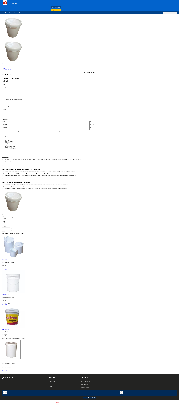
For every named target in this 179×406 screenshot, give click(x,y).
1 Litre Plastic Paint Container (7, 360)
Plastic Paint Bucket (5, 329)
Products (5, 68)
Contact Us (27, 12)
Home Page (5, 12)
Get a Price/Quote (4, 269)
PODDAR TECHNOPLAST (14, 2)
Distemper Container (7, 69)
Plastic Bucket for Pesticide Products (87, 384)
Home (5, 67)
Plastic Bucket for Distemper (86, 381)
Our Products (20, 12)
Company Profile (12, 12)
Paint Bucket (4, 259)
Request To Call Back (5, 66)
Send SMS (93, 397)
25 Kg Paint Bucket (5, 294)
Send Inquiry (56, 9)
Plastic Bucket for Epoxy (85, 387)
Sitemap (51, 386)
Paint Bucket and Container (86, 379)
